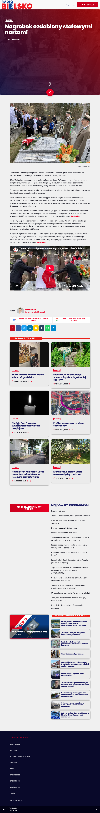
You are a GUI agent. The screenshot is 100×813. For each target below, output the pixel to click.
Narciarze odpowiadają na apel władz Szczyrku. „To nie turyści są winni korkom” (74, 695)
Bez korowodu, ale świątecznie (64, 528)
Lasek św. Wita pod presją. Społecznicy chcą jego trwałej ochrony (69, 377)
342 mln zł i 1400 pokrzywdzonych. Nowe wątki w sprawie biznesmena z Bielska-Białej (75, 684)
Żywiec (9, 20)
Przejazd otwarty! (58, 511)
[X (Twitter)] (14, 801)
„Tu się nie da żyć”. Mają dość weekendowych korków (73, 634)
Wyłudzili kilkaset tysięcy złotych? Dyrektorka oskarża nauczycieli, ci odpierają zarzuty (75, 664)
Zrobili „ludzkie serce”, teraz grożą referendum (70, 516)
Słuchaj (87, 4)
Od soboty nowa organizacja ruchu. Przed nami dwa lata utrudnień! (72, 705)
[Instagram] (19, 801)
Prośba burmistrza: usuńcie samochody (68, 424)
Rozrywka (17, 627)
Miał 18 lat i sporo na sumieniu (64, 533)
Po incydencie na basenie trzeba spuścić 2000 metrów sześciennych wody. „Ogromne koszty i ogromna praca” (74, 624)
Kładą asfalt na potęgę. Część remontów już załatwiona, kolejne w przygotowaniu (28, 474)
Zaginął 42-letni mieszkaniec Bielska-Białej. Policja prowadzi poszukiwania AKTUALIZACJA (69, 570)
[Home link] (17, 4)
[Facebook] (22, 801)
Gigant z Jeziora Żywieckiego (72, 654)
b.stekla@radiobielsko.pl (35, 312)
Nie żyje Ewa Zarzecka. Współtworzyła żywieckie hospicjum (26, 426)
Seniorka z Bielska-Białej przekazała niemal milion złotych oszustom (74, 644)
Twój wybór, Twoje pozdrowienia (29, 631)
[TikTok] (16, 801)
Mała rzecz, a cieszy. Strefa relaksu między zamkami (67, 473)
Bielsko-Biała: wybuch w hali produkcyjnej (72, 674)
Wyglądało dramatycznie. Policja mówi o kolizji (70, 593)
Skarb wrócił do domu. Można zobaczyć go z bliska (28, 376)
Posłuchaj (75, 216)
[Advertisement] (50, 62)
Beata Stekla (30, 310)
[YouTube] (11, 801)
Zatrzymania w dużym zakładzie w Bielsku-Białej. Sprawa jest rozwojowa (75, 715)
